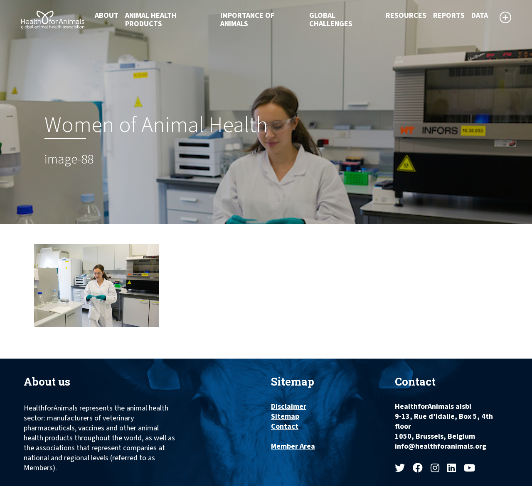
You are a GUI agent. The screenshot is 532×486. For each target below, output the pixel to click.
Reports (449, 15)
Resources (406, 15)
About (106, 15)
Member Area (293, 447)
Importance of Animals (247, 19)
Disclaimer (288, 407)
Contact (284, 427)
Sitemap (285, 417)
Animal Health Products (151, 19)
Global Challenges (330, 19)
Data (479, 15)
